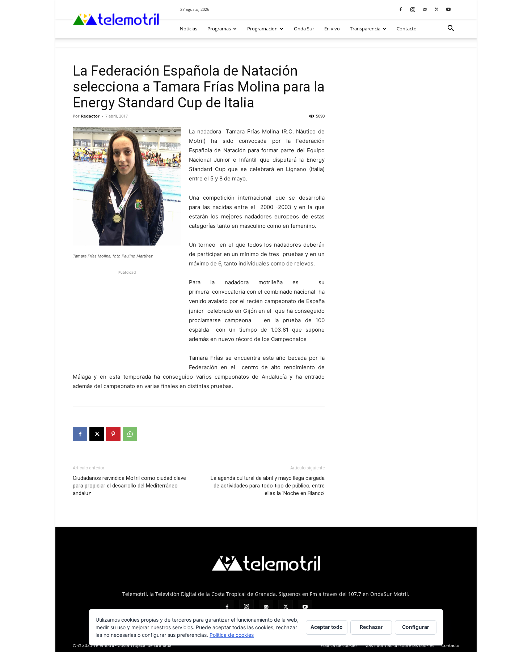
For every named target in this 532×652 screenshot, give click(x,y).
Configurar (415, 627)
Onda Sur (304, 28)
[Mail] (424, 9)
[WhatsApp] (130, 434)
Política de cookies (339, 645)
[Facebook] (400, 9)
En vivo (332, 28)
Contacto (407, 28)
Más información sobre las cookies (399, 645)
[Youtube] (448, 9)
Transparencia (365, 28)
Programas (219, 28)
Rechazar (371, 627)
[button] (450, 29)
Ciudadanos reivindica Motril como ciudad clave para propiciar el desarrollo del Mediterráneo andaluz (129, 486)
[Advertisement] (127, 321)
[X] (436, 9)
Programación (262, 28)
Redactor (90, 116)
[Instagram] (412, 9)
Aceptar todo (327, 627)
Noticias (188, 28)
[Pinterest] (113, 434)
